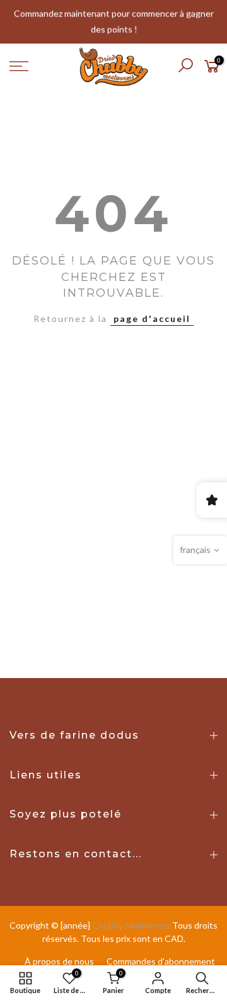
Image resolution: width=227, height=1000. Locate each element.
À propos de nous (59, 961)
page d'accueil (152, 318)
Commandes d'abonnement (161, 961)
